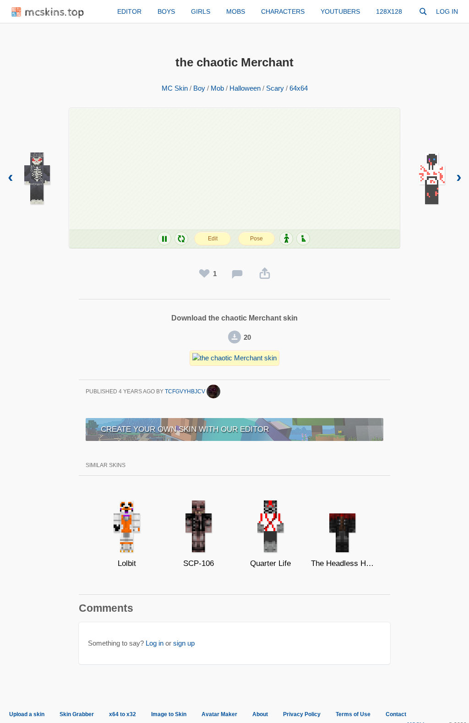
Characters (283, 11)
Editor (129, 11)
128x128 (389, 11)
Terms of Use (353, 714)
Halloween (245, 88)
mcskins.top (55, 12)
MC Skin (175, 88)
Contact (396, 714)
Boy (199, 88)
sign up (184, 643)
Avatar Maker (219, 714)
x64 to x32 (122, 714)
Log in (447, 11)
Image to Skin (168, 714)
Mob (217, 88)
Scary (275, 88)
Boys (166, 11)
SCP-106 (198, 563)
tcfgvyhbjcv (186, 391)
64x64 (298, 88)
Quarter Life (270, 563)
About (260, 714)
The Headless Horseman (342, 563)
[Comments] (237, 274)
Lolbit (127, 563)
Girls (200, 11)
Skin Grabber (77, 714)
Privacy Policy (302, 714)
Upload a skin (26, 714)
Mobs (235, 11)
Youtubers (340, 11)
